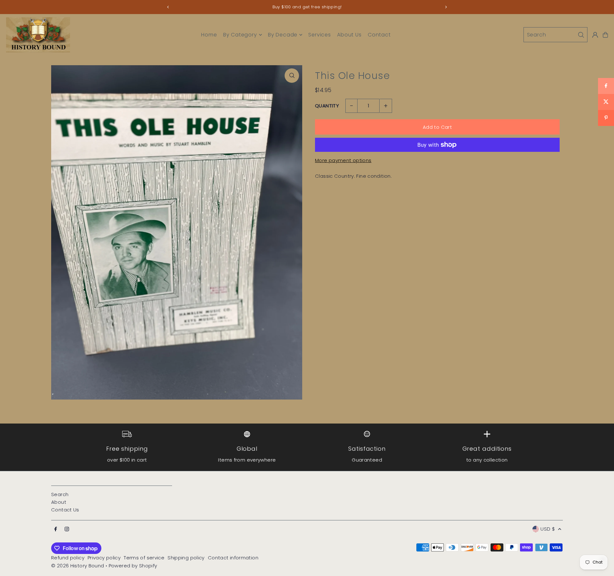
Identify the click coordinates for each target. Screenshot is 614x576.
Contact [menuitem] (379, 34)
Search (59, 494)
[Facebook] (55, 529)
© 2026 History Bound (77, 565)
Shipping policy (186, 557)
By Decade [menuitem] (282, 34)
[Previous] (168, 7)
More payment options (343, 160)
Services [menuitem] (319, 34)
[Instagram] (67, 529)
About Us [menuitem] (349, 34)
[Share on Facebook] (606, 86)
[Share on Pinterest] (606, 118)
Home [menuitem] (209, 34)
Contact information (233, 557)
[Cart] (605, 35)
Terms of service (144, 557)
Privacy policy (104, 557)
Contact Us (65, 509)
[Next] (446, 7)
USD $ (547, 528)
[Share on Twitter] (606, 102)
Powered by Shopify (133, 565)
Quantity (327, 105)
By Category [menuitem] (240, 34)
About (58, 502)
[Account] (595, 35)
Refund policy (67, 557)
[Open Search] (555, 34)
